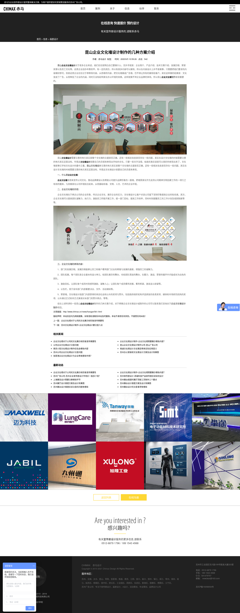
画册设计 (54, 38)
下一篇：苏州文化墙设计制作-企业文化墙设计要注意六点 (78, 325)
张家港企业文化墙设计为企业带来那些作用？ (72, 355)
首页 (39, 38)
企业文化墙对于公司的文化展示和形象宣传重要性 (74, 341)
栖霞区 (160, 582)
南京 (126, 579)
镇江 (156, 579)
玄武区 (137, 582)
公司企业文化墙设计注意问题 (66, 344)
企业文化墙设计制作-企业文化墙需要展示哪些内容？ (142, 341)
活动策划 (134, 586)
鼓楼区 (153, 582)
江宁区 (168, 582)
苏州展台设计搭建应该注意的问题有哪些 (70, 386)
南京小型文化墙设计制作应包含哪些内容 (70, 348)
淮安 (173, 579)
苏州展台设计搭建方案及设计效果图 (135, 383)
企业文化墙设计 (68, 65)
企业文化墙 (166, 77)
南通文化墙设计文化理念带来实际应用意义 (138, 348)
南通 (120, 579)
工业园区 (120, 582)
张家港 (114, 579)
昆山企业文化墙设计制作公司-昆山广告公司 (139, 344)
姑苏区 (88, 582)
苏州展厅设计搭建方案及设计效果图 (68, 383)
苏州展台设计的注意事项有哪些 (133, 386)
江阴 (132, 579)
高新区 (129, 582)
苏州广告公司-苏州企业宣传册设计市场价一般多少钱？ (77, 375)
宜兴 (138, 579)
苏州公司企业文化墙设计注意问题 (67, 352)
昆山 (101, 579)
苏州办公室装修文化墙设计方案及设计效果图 (139, 352)
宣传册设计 (19, 2)
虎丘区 (112, 582)
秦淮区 (145, 582)
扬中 (150, 579)
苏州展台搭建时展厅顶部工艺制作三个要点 (138, 379)
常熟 (107, 579)
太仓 (95, 579)
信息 (45, 38)
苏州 (84, 579)
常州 (167, 579)
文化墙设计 (66, 157)
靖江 (161, 579)
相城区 (96, 582)
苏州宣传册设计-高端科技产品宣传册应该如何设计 (141, 375)
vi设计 (125, 586)
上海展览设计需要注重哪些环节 (67, 379)
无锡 (89, 579)
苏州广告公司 (76, 2)
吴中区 (104, 582)
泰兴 (144, 579)
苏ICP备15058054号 (205, 586)
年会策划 (143, 586)
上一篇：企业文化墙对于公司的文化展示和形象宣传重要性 (78, 320)
